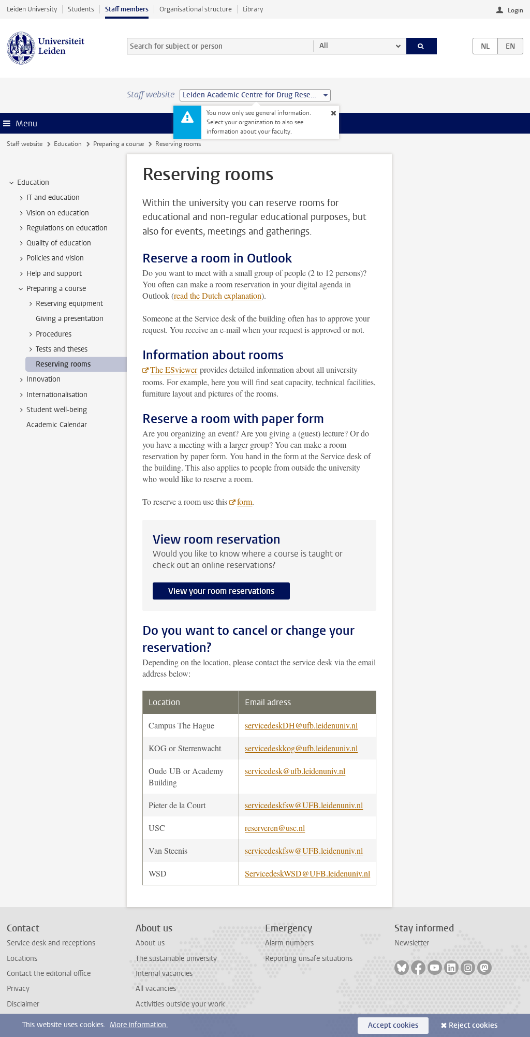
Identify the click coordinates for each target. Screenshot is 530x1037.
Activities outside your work (180, 1004)
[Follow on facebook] (418, 967)
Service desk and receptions (51, 943)
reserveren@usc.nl (275, 827)
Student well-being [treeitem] (56, 410)
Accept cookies (393, 1025)
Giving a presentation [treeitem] (70, 319)
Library (253, 9)
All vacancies (156, 989)
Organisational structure (195, 9)
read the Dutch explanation (217, 295)
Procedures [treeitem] (53, 334)
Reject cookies (473, 1025)
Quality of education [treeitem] (58, 243)
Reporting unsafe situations (308, 958)
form (244, 501)
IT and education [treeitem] (53, 197)
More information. (139, 1025)
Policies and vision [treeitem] (55, 258)
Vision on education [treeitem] (57, 213)
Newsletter (411, 943)
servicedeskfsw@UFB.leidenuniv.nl (304, 804)
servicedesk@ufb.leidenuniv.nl (295, 770)
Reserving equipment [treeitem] (69, 304)
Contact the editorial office (49, 973)
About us (150, 943)
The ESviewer (173, 369)
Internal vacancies (164, 973)
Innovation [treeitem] (43, 379)
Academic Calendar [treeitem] (56, 425)
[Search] (421, 46)
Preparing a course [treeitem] (56, 289)
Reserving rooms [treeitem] (63, 364)
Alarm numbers (289, 943)
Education (68, 144)
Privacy (18, 989)
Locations (22, 958)
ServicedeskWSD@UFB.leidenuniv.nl (307, 873)
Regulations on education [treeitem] (67, 228)
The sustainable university (176, 958)
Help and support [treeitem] (54, 274)
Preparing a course (118, 144)
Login (515, 10)
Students (81, 9)
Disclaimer (23, 1004)
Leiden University (32, 9)
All (323, 46)
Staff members (127, 9)
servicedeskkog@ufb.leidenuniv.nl (301, 747)
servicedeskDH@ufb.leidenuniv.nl (301, 725)
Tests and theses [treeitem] (61, 349)
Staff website (24, 144)
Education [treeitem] (33, 182)
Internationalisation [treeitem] (56, 395)
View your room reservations (221, 591)
